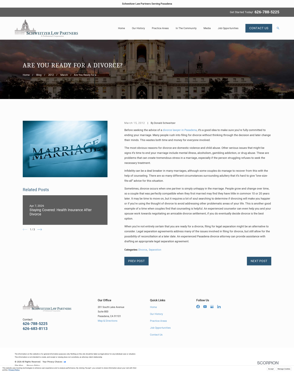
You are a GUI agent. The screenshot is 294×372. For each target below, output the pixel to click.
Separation (155, 249)
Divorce (142, 249)
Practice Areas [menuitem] (160, 28)
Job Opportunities (160, 327)
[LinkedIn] (219, 306)
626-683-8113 (35, 328)
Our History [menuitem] (138, 28)
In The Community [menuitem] (186, 28)
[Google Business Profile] (212, 306)
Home (153, 307)
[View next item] (39, 229)
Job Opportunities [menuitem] (228, 28)
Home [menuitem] (121, 28)
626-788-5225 (266, 12)
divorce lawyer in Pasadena (180, 130)
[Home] (46, 28)
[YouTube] (205, 306)
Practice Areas (158, 320)
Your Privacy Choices (52, 362)
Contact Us (156, 334)
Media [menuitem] (207, 28)
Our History (156, 314)
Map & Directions (107, 320)
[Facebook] (198, 306)
